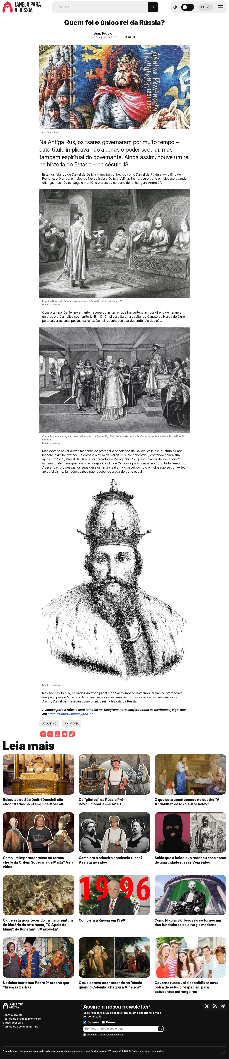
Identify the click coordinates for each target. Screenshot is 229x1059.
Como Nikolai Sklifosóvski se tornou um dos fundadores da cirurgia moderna (188, 922)
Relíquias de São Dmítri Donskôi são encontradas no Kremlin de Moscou (33, 802)
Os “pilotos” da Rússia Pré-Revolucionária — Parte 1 (102, 802)
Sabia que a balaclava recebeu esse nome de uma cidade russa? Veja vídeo (190, 860)
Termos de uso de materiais (20, 1026)
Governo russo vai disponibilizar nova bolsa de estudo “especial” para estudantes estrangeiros (186, 987)
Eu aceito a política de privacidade (105, 1034)
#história (72, 723)
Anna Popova (103, 33)
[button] (145, 5)
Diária (110, 1022)
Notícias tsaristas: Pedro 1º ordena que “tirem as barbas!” (36, 985)
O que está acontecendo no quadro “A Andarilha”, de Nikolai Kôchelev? (187, 802)
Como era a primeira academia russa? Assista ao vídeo (111, 860)
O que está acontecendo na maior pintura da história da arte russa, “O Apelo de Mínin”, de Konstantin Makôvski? (38, 924)
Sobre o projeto (13, 1014)
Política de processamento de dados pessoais (22, 1020)
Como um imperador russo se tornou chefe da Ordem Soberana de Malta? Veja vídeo (38, 862)
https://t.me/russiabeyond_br (70, 714)
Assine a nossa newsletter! (116, 1006)
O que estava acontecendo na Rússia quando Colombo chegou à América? (110, 985)
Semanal (94, 1022)
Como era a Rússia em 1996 (102, 920)
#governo (49, 723)
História (130, 36)
